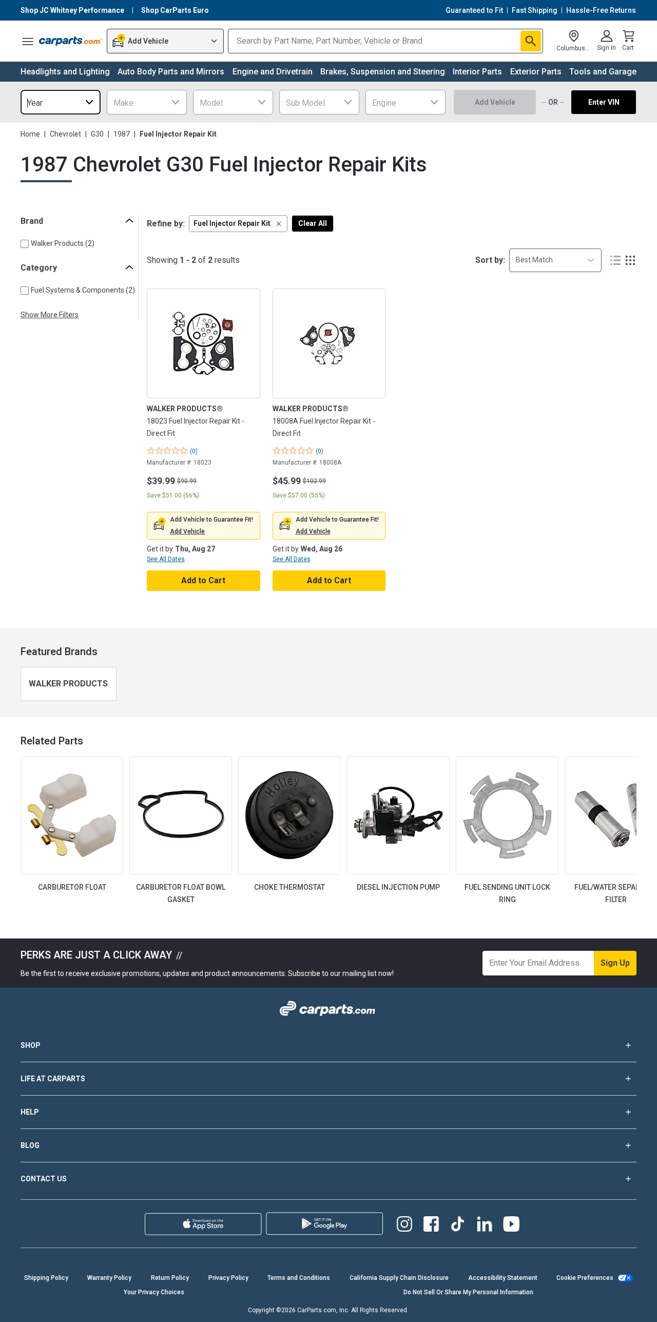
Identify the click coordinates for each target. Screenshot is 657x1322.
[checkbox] (25, 244)
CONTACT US (44, 1179)
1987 (121, 134)
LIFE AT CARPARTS (53, 1079)
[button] (238, 223)
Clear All (312, 223)
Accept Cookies (489, 1305)
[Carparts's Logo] (71, 41)
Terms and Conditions (298, 1277)
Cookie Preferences (584, 1277)
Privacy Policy (228, 1277)
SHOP (31, 1045)
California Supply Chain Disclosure (399, 1277)
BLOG (30, 1145)
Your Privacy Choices (411, 1305)
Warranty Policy (109, 1277)
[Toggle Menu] (28, 41)
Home (30, 134)
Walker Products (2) (62, 243)
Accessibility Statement (502, 1277)
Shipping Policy (46, 1277)
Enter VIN (604, 102)
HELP (30, 1112)
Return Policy (170, 1277)
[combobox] (61, 102)
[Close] (640, 1305)
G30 (97, 134)
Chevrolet (65, 134)
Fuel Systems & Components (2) (83, 290)
